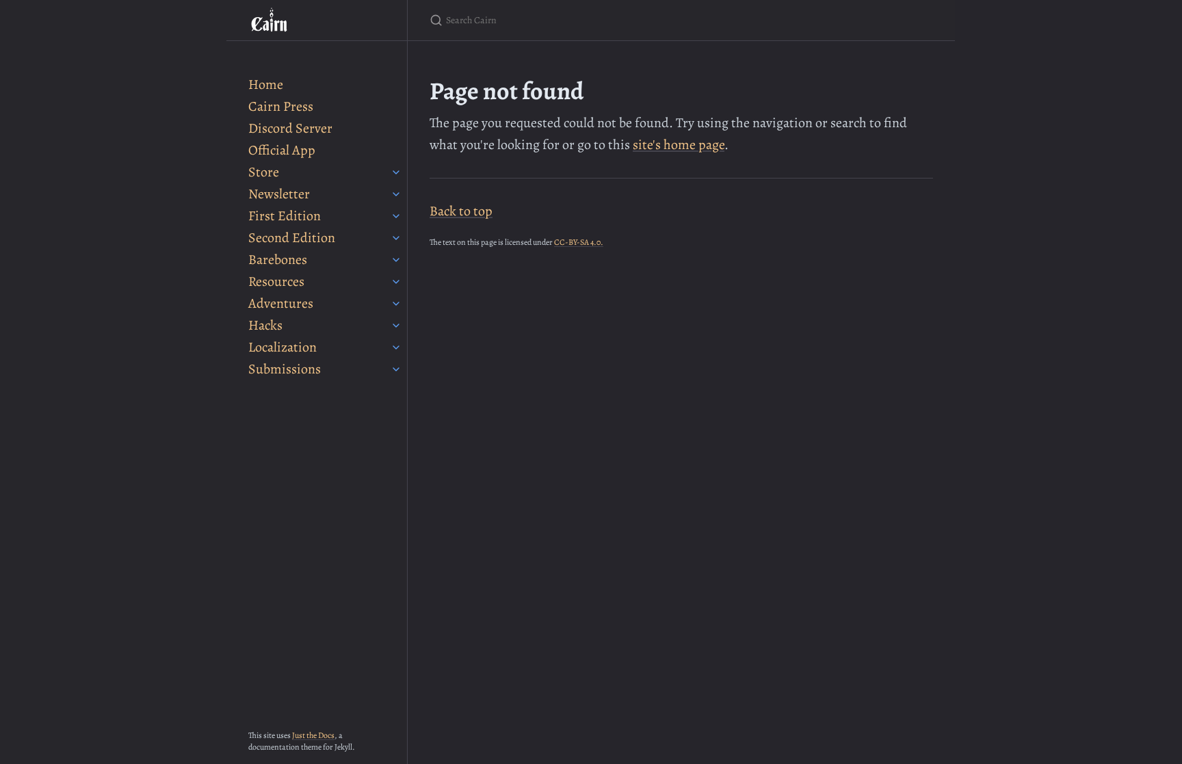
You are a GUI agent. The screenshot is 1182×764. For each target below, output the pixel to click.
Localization (282, 347)
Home (265, 84)
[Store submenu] (396, 172)
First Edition (284, 216)
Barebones (277, 259)
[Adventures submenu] (396, 304)
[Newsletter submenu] (396, 194)
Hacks (265, 325)
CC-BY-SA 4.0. (578, 242)
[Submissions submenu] (396, 369)
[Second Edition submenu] (396, 238)
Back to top (461, 211)
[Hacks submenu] (396, 326)
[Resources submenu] (396, 282)
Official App (281, 150)
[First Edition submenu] (396, 216)
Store (263, 172)
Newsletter (279, 194)
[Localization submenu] (396, 347)
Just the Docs (313, 735)
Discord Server (290, 128)
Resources (276, 281)
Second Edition (291, 237)
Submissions (284, 369)
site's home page (678, 144)
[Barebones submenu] (396, 260)
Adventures (280, 303)
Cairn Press (280, 106)
